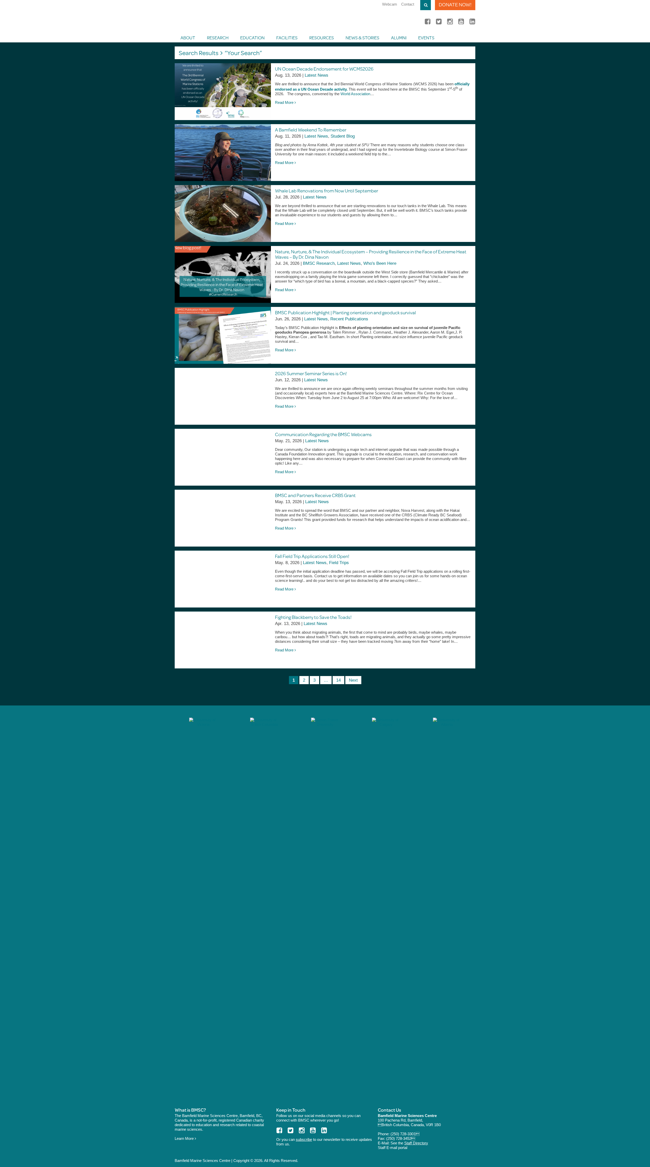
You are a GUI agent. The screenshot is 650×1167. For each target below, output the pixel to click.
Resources (321, 37)
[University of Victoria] (203, 908)
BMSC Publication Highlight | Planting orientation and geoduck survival (345, 312)
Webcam (389, 4)
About (188, 37)
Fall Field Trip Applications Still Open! (312, 556)
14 (338, 680)
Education (252, 37)
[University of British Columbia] (264, 908)
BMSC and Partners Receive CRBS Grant (315, 495)
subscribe (304, 1139)
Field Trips (339, 562)
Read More (285, 102)
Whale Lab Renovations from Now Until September (326, 190)
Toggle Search (425, 5)
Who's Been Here (379, 263)
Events (426, 37)
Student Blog (343, 136)
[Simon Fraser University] (325, 908)
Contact (407, 4)
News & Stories (362, 37)
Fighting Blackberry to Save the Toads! (313, 617)
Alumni (399, 37)
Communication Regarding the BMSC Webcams (323, 434)
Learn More (185, 1138)
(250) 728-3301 (405, 1134)
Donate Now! (455, 4)
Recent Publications (349, 319)
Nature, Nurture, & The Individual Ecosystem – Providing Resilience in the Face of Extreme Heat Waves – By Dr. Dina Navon (370, 254)
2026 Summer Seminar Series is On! (311, 373)
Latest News (316, 75)
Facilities (287, 37)
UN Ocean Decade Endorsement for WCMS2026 (324, 68)
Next (353, 680)
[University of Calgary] (386, 908)
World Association (355, 94)
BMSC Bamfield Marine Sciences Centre (231, 16)
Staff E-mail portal (392, 1147)
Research (218, 37)
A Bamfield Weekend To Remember (310, 129)
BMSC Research (319, 263)
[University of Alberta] (446, 908)
